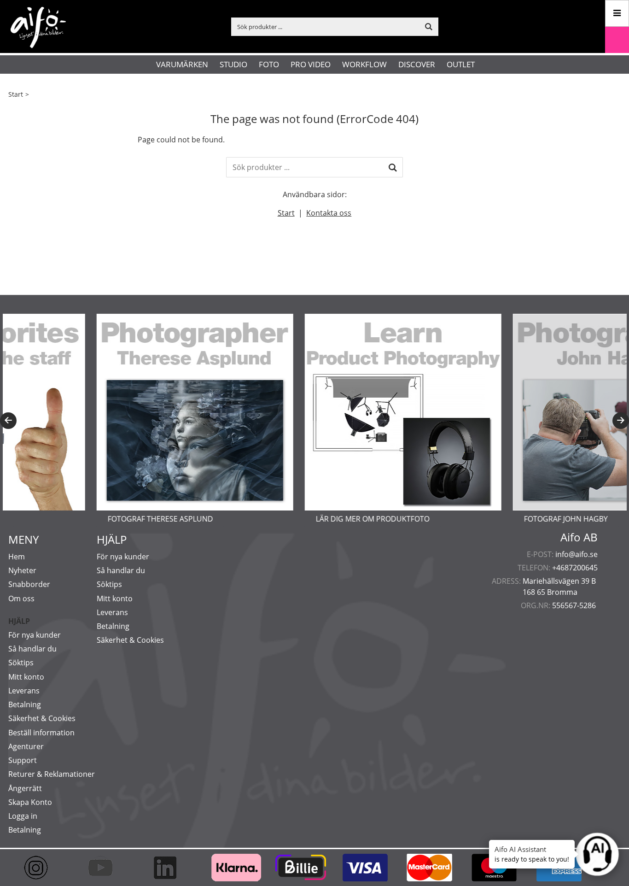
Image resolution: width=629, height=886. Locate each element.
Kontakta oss (328, 213)
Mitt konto (26, 677)
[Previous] (8, 420)
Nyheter (22, 570)
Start (15, 94)
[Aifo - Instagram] (40, 867)
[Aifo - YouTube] (105, 867)
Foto (269, 64)
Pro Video (311, 64)
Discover (416, 64)
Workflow (364, 64)
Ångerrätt (25, 788)
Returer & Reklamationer (51, 774)
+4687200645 (575, 568)
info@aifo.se (576, 554)
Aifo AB (579, 537)
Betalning (24, 704)
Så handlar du (32, 649)
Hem (16, 557)
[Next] (620, 420)
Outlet (461, 64)
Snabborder (29, 584)
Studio (233, 64)
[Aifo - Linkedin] (169, 867)
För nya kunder (34, 635)
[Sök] (393, 167)
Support (22, 760)
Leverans (24, 691)
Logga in (22, 816)
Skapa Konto (30, 802)
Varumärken (182, 64)
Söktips (21, 662)
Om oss (21, 598)
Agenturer (26, 746)
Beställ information (41, 733)
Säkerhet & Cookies (42, 718)
